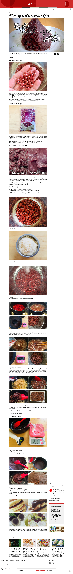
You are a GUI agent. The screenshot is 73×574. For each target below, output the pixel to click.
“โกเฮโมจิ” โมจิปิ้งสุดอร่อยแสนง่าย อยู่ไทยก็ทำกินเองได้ (56, 521)
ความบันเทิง (35, 9)
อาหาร (26, 9)
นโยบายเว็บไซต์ (9, 564)
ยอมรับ (40, 570)
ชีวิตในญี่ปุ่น (52, 9)
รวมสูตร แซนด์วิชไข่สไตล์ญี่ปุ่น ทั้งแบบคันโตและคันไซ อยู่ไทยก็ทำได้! (56, 516)
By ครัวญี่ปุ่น (11, 57)
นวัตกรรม (43, 9)
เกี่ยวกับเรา (3, 564)
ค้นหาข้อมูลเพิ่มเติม (49, 570)
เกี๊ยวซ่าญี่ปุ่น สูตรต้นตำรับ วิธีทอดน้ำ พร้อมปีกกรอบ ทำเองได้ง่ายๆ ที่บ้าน (56, 510)
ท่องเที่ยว (17, 9)
